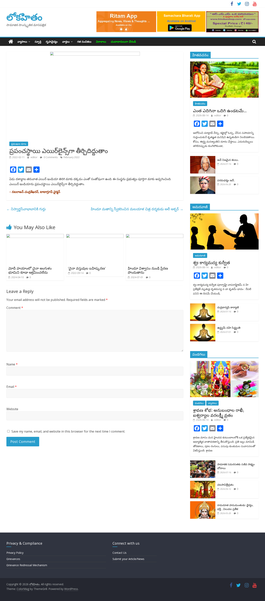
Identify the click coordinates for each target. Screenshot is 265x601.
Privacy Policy (14, 553)
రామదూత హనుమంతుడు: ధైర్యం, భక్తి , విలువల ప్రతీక (235, 507)
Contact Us (119, 553)
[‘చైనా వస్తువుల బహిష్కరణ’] (95, 236)
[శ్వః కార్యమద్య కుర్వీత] (224, 215)
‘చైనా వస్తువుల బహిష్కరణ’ (87, 268)
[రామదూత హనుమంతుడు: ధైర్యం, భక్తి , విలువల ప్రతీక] (202, 503)
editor (34, 157)
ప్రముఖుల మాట (18, 143)
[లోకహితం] (10, 42)
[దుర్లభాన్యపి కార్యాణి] (202, 305)
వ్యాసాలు (22, 41)
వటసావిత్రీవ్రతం (225, 484)
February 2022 (72, 157)
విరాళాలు (101, 41)
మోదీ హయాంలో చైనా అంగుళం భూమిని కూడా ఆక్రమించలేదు (30, 270)
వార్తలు (66, 41)
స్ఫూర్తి (38, 41)
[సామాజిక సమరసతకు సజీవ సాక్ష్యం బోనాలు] (202, 462)
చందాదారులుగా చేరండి (123, 41)
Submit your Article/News (128, 559)
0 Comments (50, 157)
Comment (14, 308)
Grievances (13, 559)
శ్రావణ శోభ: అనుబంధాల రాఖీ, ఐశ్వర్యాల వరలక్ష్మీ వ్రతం (218, 412)
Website (12, 409)
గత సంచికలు (84, 41)
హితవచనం (200, 103)
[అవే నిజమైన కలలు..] (202, 158)
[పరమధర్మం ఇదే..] (202, 178)
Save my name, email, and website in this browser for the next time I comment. (68, 431)
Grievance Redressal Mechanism (26, 565)
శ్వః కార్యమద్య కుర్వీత (211, 262)
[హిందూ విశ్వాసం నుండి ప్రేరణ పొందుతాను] (154, 236)
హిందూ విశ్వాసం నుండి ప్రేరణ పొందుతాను (148, 270)
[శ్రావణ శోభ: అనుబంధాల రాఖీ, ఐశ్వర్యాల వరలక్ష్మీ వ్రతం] (224, 363)
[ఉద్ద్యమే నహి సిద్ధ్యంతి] (202, 326)
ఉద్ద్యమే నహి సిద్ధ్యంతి (228, 327)
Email (11, 387)
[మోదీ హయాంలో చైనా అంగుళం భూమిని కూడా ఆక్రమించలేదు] (35, 236)
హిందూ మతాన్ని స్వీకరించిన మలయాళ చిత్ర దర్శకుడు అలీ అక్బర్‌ (137, 209)
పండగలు (199, 403)
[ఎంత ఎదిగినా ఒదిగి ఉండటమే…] (224, 63)
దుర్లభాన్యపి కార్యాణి (228, 307)
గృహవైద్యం (52, 41)
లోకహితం (24, 17)
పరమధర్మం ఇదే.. (226, 180)
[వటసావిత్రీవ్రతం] (202, 483)
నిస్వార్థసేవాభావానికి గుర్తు (26, 209)
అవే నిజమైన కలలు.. (228, 160)
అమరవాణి (200, 255)
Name (12, 364)
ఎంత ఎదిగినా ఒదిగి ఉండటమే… (220, 110)
